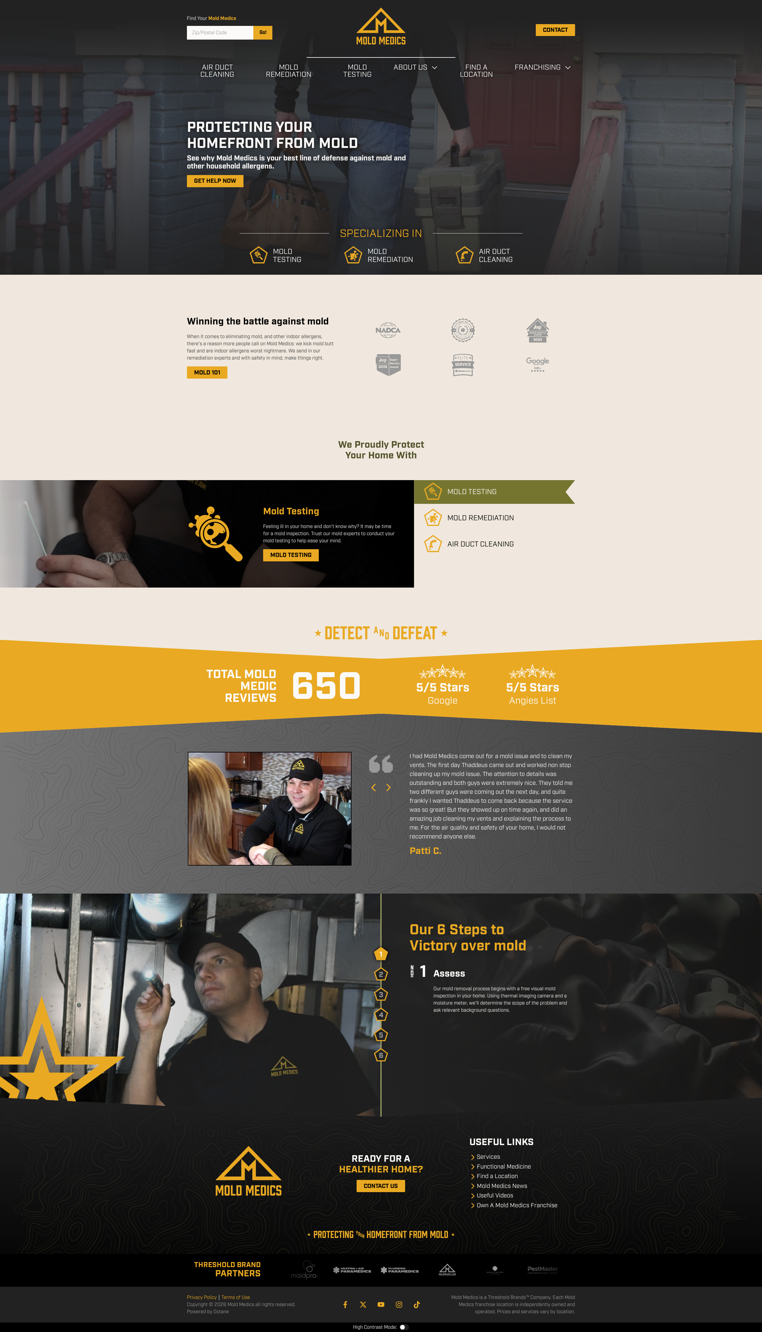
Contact (555, 30)
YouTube (381, 1304)
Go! (263, 32)
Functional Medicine (504, 1166)
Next (388, 787)
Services (488, 1157)
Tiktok (416, 1304)
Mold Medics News (502, 1186)
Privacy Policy (202, 1297)
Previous (374, 787)
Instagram (398, 1304)
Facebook (345, 1304)
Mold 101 (207, 373)
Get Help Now (215, 181)
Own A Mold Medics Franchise (517, 1205)
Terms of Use (235, 1297)
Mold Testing (291, 555)
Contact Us (381, 1186)
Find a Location (497, 1176)
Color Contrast (404, 1327)
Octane (221, 1312)
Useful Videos (495, 1195)
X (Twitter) (363, 1304)
